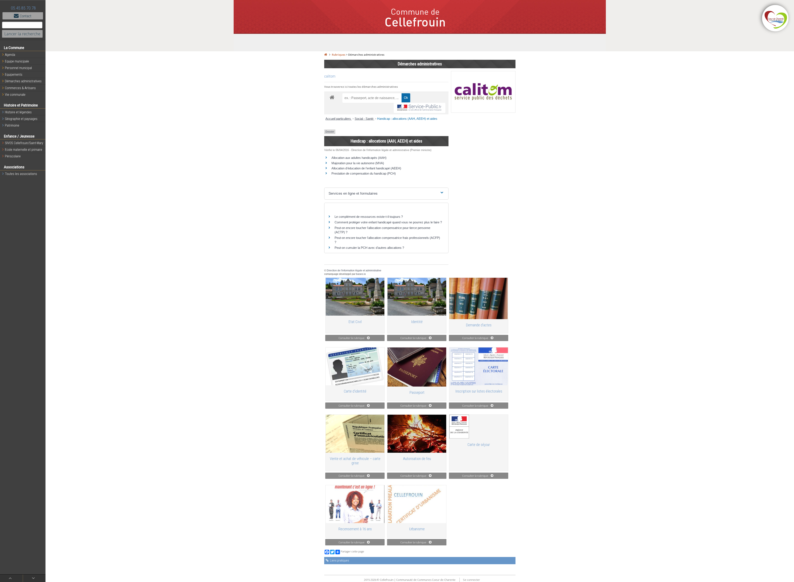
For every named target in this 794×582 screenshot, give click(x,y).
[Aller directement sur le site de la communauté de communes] (775, 18)
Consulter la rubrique (351, 338)
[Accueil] (325, 54)
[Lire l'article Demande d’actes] (478, 298)
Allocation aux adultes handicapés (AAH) (358, 157)
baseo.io (361, 274)
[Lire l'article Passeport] (416, 367)
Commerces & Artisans (20, 88)
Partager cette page (352, 551)
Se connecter (471, 580)
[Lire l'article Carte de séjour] (478, 426)
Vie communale (15, 95)
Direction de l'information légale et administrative (354, 270)
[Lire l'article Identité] (416, 297)
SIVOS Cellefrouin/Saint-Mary (24, 143)
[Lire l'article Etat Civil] (355, 297)
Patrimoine (12, 125)
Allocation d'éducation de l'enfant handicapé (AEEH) (366, 168)
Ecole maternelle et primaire (23, 150)
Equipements (13, 75)
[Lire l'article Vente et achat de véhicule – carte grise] (355, 434)
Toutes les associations (21, 174)
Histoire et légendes (18, 112)
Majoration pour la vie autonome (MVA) (357, 163)
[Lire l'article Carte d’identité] (355, 366)
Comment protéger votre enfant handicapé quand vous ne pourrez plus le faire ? (388, 222)
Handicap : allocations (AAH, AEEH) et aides (407, 118)
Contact (25, 16)
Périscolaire (13, 156)
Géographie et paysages (21, 119)
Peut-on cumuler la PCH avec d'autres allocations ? (369, 247)
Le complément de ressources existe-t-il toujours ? (369, 216)
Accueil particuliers (338, 118)
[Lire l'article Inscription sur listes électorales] (478, 366)
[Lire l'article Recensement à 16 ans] (355, 504)
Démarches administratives (23, 81)
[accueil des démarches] (332, 97)
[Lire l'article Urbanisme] (416, 504)
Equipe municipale (17, 61)
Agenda (10, 55)
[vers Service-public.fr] (419, 108)
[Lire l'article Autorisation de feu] (416, 434)
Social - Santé (364, 118)
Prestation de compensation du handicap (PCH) (363, 173)
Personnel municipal (18, 68)
